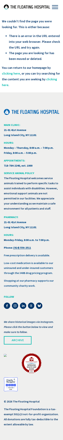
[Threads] (31, 306)
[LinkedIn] (23, 306)
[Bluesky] (39, 306)
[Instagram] (15, 306)
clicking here (11, 73)
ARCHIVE (18, 340)
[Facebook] (7, 306)
